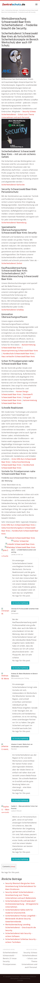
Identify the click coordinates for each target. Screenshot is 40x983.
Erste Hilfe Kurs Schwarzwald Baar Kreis (18, 525)
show (13, 867)
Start (2, 10)
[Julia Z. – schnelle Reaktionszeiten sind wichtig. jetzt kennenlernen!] (5, 553)
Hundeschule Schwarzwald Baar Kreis (18, 353)
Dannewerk (14, 613)
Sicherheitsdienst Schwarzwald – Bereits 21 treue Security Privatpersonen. (10, 957)
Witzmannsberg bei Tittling (20, 678)
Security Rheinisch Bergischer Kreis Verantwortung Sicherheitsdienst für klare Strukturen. (20, 886)
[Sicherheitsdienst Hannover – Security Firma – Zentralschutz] (13, 4)
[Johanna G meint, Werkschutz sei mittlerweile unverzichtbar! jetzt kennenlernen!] (5, 747)
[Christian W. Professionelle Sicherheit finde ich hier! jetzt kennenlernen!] (5, 612)
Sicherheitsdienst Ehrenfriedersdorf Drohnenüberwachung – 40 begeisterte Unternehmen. (21, 904)
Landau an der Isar (17, 554)
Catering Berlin (14, 978)
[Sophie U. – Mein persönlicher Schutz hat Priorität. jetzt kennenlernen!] (5, 809)
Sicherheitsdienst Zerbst (11, 263)
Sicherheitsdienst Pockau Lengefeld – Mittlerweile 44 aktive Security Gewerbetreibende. (21, 918)
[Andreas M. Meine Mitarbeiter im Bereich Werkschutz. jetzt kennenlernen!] (5, 676)
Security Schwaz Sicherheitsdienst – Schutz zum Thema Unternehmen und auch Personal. (18, 114)
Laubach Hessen (16, 811)
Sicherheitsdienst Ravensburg (13, 222)
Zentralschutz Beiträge (11, 10)
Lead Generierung (25, 978)
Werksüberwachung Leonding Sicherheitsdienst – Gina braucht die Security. (20, 927)
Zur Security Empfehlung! (20, 603)
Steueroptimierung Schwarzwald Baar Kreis (19, 350)
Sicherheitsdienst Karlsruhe (13, 184)
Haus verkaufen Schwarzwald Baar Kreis (18, 356)
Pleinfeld (14, 749)
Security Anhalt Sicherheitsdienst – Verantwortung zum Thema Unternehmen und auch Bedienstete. (20, 895)
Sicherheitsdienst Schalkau (12, 309)
